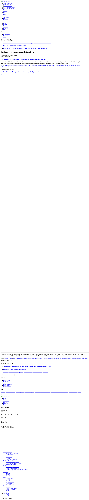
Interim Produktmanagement (12, 468)
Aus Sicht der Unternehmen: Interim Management (17, 469)
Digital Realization (7, 384)
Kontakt (5, 11)
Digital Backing (6, 385)
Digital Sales (6, 381)
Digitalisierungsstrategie (48, 358)
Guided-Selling (34, 65)
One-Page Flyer (9, 454)
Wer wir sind (6, 17)
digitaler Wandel (38, 358)
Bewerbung (5, 9)
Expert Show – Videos (11, 464)
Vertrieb (8, 473)
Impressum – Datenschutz (11, 459)
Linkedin (8, 494)
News (4, 37)
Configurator (9, 65)
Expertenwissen (6, 34)
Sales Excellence (7, 386)
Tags (4, 485)
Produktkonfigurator (75, 65)
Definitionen (9, 457)
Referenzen (5, 19)
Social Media (6, 493)
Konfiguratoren (47, 65)
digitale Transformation (29, 358)
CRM (7, 490)
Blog (4, 21)
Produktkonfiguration (65, 65)
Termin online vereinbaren (12, 453)
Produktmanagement (10, 475)
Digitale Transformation (11, 488)
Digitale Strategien (20, 358)
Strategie (8, 474)
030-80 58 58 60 (7, 4)
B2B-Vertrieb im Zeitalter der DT (13, 463)
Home (4, 14)
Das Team (5, 18)
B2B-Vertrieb (9, 358)
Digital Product (6, 383)
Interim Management (10, 470)
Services (5, 16)
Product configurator (56, 65)
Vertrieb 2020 (85, 358)
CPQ (29, 65)
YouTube (8, 495)
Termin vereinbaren (7, 3)
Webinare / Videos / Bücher (9, 460)
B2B (5, 65)
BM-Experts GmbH (7, 452)
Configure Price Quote (22, 65)
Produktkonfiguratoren (5, 66)
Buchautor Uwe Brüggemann (12, 462)
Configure (15, 65)
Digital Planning (6, 380)
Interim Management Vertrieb (12, 467)
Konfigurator (41, 65)
